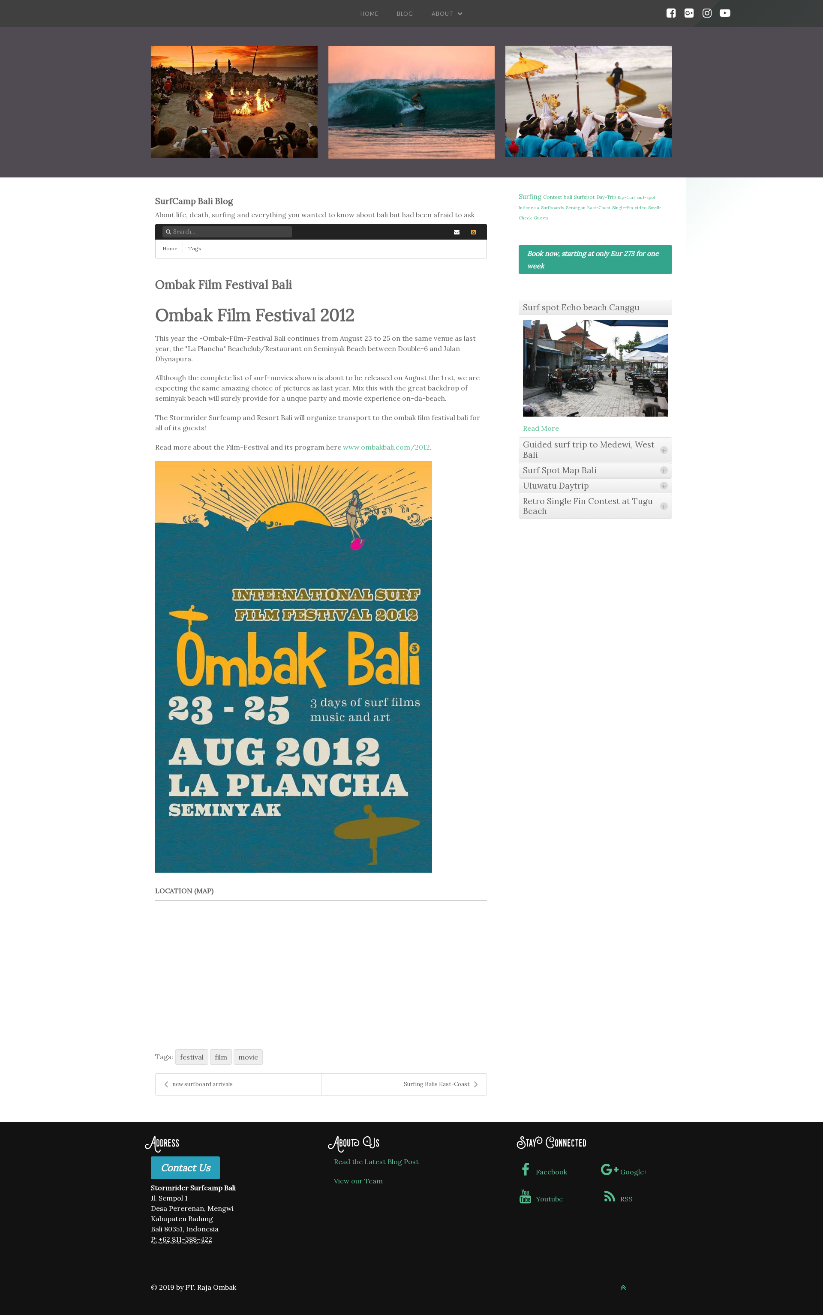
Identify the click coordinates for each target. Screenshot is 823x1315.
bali (568, 197)
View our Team (358, 1181)
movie (248, 1057)
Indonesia (529, 207)
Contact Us (185, 1168)
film (221, 1057)
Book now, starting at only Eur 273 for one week (593, 259)
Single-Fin (622, 207)
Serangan (576, 207)
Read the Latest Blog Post (376, 1161)
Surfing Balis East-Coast (437, 1084)
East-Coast (598, 207)
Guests (541, 218)
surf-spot (646, 197)
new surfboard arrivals (202, 1084)
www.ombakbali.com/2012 (386, 447)
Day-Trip (606, 197)
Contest (552, 197)
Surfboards (552, 207)
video (640, 207)
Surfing (530, 196)
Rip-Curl (626, 197)
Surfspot (584, 197)
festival (192, 1057)
